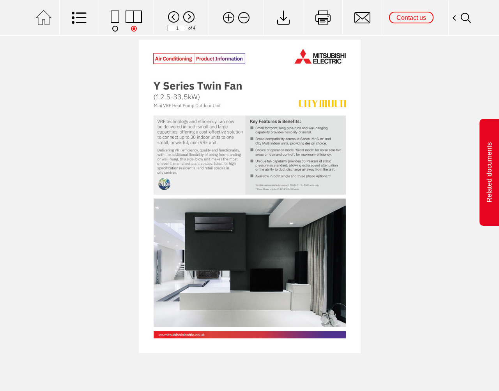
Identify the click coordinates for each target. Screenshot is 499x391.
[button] (228, 17)
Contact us (411, 17)
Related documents (489, 172)
